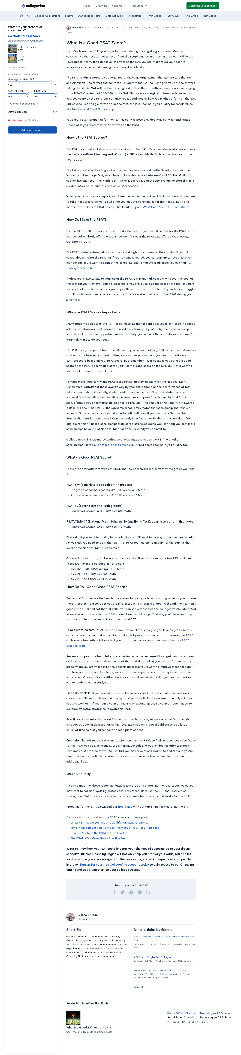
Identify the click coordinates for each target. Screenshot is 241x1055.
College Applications (47, 15)
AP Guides (203, 1022)
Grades (164, 977)
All (28, 15)
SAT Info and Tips (77, 1031)
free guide (125, 806)
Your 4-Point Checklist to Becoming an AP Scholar (199, 1017)
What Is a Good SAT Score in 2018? (89, 1027)
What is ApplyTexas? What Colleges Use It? (159, 970)
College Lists (184, 960)
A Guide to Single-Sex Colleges (152, 957)
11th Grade (191, 15)
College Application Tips (146, 977)
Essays (69, 15)
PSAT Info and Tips (169, 27)
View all (138, 987)
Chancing (101, 5)
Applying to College (166, 960)
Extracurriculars (114, 15)
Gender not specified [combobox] (22, 103)
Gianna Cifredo (81, 27)
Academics (134, 15)
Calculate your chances (203, 5)
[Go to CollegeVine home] (33, 6)
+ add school (18, 67)
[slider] (51, 81)
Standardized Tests (89, 15)
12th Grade (209, 15)
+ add (53, 111)
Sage (87, 5)
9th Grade (155, 15)
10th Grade (173, 15)
